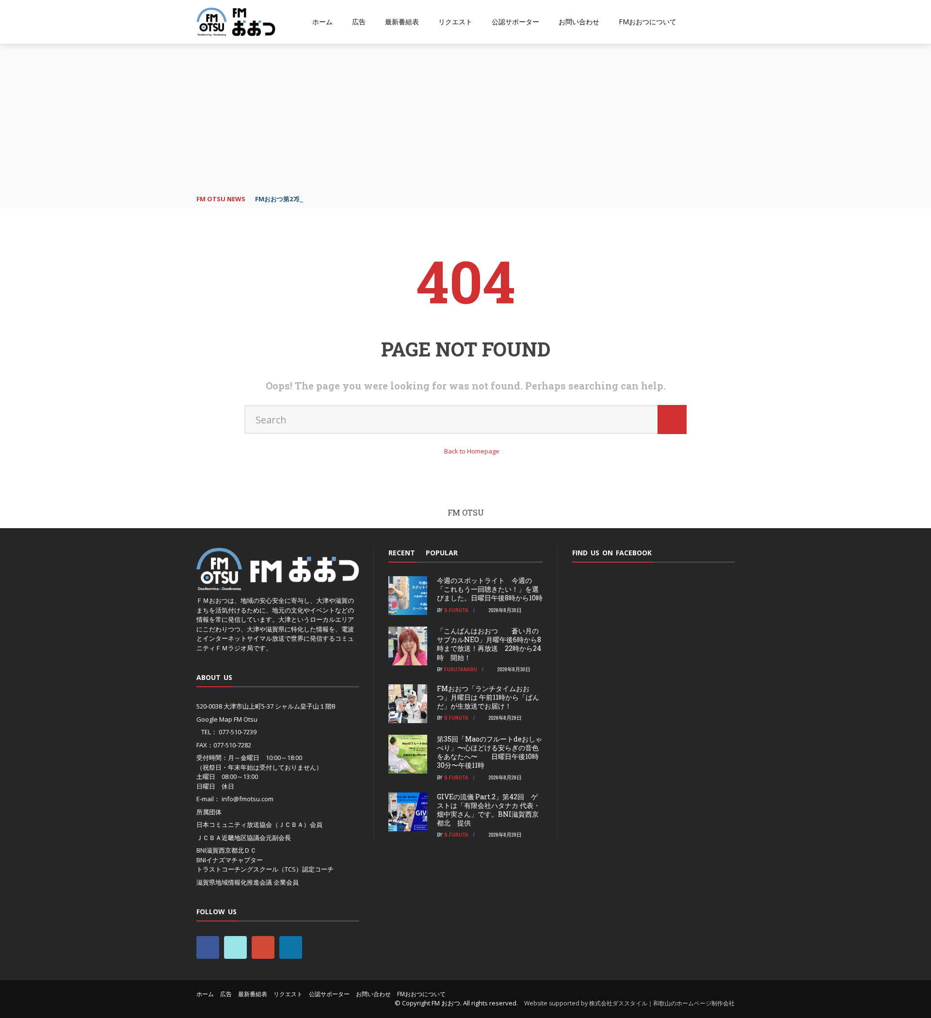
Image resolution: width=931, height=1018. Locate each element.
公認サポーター (515, 21)
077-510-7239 (238, 731)
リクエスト (455, 21)
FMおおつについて (647, 21)
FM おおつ (446, 1003)
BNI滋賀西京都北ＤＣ (226, 850)
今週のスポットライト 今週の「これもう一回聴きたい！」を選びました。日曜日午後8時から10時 (490, 589)
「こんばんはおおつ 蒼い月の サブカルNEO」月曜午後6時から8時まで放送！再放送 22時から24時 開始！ (489, 644)
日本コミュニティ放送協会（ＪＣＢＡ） (253, 824)
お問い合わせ (579, 21)
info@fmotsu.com (247, 798)
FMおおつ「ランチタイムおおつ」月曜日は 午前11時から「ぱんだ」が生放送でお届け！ (488, 697)
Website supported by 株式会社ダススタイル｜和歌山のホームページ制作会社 (629, 1003)
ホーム (322, 21)
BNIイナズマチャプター (229, 860)
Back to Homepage (471, 451)
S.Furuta (456, 610)
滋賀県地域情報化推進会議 (234, 882)
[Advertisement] (465, 116)
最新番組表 (402, 21)
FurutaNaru (460, 669)
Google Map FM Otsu (226, 719)
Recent (401, 552)
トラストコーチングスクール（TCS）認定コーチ (265, 869)
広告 (359, 21)
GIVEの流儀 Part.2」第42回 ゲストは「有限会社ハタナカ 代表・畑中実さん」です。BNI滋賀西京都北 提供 (488, 810)
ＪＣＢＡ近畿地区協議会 (231, 837)
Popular (442, 552)
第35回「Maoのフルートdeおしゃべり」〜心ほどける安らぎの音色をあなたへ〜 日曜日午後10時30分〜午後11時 (489, 752)
